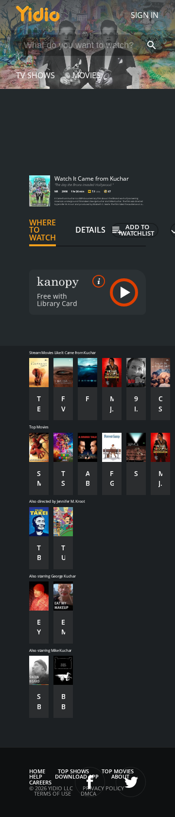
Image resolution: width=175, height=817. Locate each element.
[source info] (96, 281)
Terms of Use (52, 793)
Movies (86, 75)
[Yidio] (38, 15)
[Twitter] (131, 782)
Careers (40, 782)
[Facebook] (90, 782)
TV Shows (35, 75)
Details (90, 229)
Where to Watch (42, 230)
